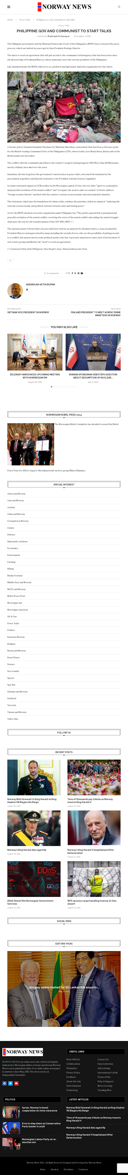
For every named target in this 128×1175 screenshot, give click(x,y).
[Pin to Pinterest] (78, 273)
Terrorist (11, 705)
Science (11, 664)
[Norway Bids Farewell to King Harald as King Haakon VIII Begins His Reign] (34, 777)
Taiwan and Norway (16, 712)
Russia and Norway (16, 650)
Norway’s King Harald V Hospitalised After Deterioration (90, 851)
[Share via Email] (82, 273)
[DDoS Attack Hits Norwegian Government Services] (34, 879)
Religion (11, 643)
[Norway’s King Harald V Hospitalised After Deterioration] (94, 828)
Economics (12, 548)
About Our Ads (73, 1081)
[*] (72, 221)
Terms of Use (104, 1077)
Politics (11, 630)
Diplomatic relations (17, 541)
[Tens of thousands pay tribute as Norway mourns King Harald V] (94, 777)
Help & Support (106, 1081)
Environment (13, 555)
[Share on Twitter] (75, 273)
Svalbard (11, 698)
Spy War (11, 684)
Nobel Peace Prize (16, 595)
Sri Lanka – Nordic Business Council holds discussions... (64, 987)
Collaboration (73, 1064)
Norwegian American (17, 609)
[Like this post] (69, 273)
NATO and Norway (16, 589)
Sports (10, 677)
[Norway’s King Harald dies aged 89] (34, 828)
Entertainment (73, 1086)
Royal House (13, 657)
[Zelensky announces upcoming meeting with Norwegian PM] (34, 352)
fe (10, 260)
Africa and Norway (16, 493)
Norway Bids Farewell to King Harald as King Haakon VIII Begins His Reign (32, 801)
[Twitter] (10, 1083)
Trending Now (104, 1090)
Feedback (71, 1077)
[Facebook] (4, 1083)
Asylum (11, 507)
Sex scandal (13, 671)
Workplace (71, 1068)
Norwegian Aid (14, 602)
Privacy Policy (73, 1072)
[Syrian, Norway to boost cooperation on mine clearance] (11, 1112)
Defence (11, 534)
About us (55, 1169)
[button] (11, 360)
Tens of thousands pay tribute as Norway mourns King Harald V (90, 801)
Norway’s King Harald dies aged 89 (26, 850)
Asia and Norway (15, 500)
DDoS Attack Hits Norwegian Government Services (30, 902)
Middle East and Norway (19, 582)
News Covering (105, 1086)
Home (10, 19)
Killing (10, 568)
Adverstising (104, 1068)
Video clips (12, 718)
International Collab (108, 1072)
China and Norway (16, 513)
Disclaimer (68, 1169)
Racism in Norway (16, 636)
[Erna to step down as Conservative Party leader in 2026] (11, 1128)
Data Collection (105, 1064)
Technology (72, 1090)
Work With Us (73, 1059)
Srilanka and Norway (17, 691)
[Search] (119, 7)
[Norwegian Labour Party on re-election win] (11, 1144)
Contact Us (103, 1059)
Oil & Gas (12, 616)
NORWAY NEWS (10, 1061)
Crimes (10, 527)
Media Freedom (14, 575)
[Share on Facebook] (72, 273)
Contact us (83, 1169)
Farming (11, 561)
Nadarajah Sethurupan (58, 36)
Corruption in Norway (18, 520)
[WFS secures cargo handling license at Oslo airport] (94, 879)
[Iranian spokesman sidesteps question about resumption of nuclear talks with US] (93, 352)
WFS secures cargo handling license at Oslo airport (91, 902)
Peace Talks (24, 19)
